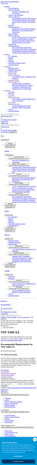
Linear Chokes (16, 22)
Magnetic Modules (30, 29)
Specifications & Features (8, 373)
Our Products (5, 412)
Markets (7, 54)
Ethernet (7, 419)
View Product (5, 370)
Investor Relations (13, 1)
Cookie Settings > (18, 456)
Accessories (15, 13)
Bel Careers (4, 1)
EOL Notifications (10, 436)
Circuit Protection (10, 415)
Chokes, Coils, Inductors (12, 417)
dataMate (20, 106)
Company (7, 90)
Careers (7, 400)
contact (20, 338)
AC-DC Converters (18, 37)
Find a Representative (14, 388)
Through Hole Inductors (19, 20)
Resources (8, 66)
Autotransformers (17, 51)
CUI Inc (14, 106)
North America (16, 99)
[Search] (19, 125)
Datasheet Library (17, 83)
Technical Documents (7, 375)
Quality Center (9, 434)
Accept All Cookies (18, 461)
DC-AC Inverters (17, 39)
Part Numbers (5, 372)
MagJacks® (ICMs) (18, 29)
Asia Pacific (19, 101)
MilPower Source (10, 405)
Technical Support (6, 377)
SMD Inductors (31, 18)
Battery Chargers (28, 39)
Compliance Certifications (20, 87)
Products (7, 6)
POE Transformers (18, 47)
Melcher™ (15, 107)
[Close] (5, 140)
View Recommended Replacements (11, 340)
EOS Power (27, 106)
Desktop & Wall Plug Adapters (21, 41)
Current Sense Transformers (20, 53)
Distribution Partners (27, 388)
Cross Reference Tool (11, 432)
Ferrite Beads (31, 20)
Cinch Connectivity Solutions (13, 401)
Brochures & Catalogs (26, 85)
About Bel (8, 398)
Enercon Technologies (11, 403)
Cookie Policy (29, 452)
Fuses (14, 11)
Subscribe (4, 386)
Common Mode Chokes (19, 18)
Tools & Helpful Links (8, 427)
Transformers (8, 422)
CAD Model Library (18, 77)
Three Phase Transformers (28, 49)
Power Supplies (12, 317)
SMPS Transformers (29, 51)
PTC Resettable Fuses (22, 11)
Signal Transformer (24, 107)
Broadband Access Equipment (21, 30)
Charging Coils (26, 22)
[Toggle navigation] (12, 132)
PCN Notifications (25, 89)
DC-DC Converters (30, 37)
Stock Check (8, 431)
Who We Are (5, 395)
